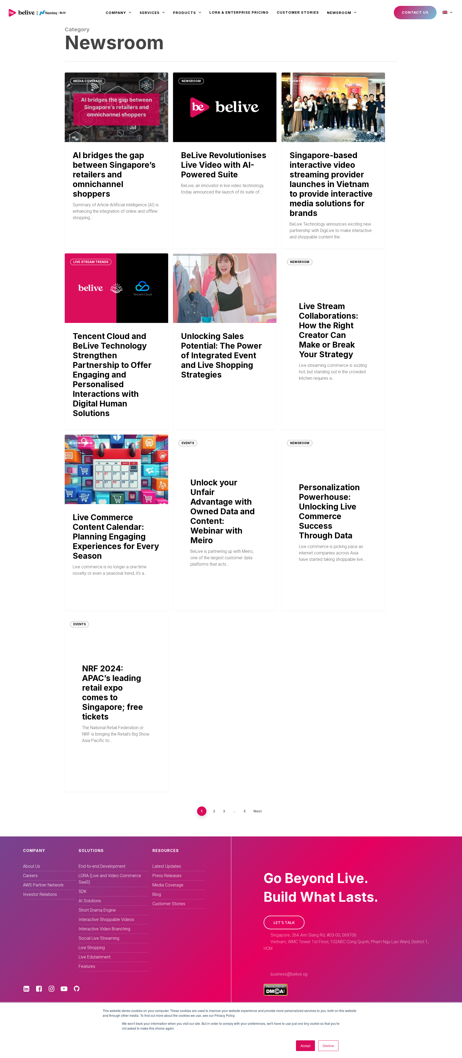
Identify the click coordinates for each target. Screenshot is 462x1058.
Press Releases (167, 875)
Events (296, 81)
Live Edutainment (94, 957)
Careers (30, 875)
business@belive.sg (289, 974)
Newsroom (191, 81)
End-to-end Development (102, 866)
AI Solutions (90, 900)
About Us (31, 866)
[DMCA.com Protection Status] (275, 994)
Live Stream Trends (90, 262)
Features (87, 966)
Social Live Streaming (99, 938)
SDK (83, 891)
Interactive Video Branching (104, 928)
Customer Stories (168, 903)
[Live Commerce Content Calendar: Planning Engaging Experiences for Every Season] (116, 523)
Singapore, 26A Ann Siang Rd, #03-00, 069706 (313, 935)
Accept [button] (305, 1045)
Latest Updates (166, 866)
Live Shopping (92, 947)
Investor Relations (40, 894)
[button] (284, 922)
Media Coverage (87, 81)
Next (257, 811)
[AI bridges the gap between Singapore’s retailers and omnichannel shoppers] (116, 161)
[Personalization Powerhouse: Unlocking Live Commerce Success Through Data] (333, 523)
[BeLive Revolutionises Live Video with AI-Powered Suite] (224, 161)
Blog (186, 262)
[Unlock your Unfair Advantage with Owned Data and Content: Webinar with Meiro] (224, 523)
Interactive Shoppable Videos (106, 919)
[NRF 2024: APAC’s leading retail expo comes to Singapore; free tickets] (116, 704)
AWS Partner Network (43, 885)
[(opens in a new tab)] (116, 341)
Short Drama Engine (97, 910)
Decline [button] (328, 1045)
